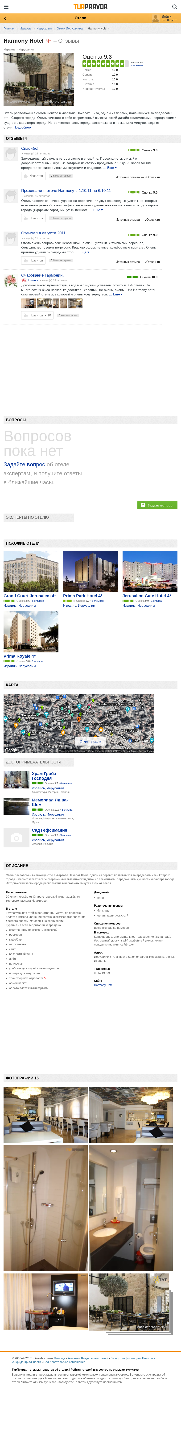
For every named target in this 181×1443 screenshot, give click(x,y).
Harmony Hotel (103, 985)
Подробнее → (24, 127)
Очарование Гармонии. (42, 275)
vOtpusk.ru (152, 177)
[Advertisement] (89, 362)
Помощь (59, 1358)
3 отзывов (98, 600)
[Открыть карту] (79, 752)
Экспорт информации (125, 1358)
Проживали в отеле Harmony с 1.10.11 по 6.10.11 (66, 190)
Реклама (73, 1358)
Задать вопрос (160, 505)
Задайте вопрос (24, 464)
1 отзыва (156, 600)
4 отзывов (137, 65)
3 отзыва (67, 809)
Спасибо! (29, 148)
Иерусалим (26, 49)
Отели (80, 18)
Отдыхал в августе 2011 (43, 233)
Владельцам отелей (94, 1358)
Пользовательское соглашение (64, 1362)
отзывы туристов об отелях (49, 1369)
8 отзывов (38, 600)
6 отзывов (66, 783)
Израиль (10, 49)
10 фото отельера (58, 101)
